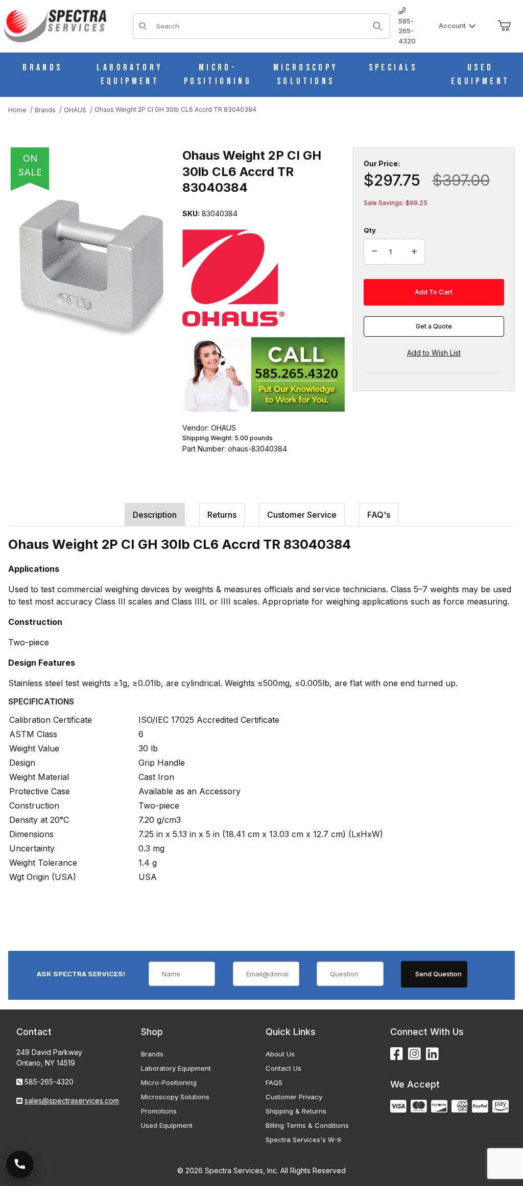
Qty (370, 230)
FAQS (274, 1082)
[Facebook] (396, 1054)
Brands (152, 1054)
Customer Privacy (294, 1097)
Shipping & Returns (296, 1111)
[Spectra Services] (55, 25)
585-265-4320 (407, 31)
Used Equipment (167, 1125)
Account (452, 25)
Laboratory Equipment (176, 1068)
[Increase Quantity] (414, 252)
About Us (280, 1054)
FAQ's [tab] (378, 515)
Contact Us (283, 1068)
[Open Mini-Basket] (504, 26)
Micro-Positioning (169, 1082)
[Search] (377, 26)
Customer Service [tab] (302, 515)
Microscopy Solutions (175, 1097)
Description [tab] (155, 515)
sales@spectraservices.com (72, 1100)
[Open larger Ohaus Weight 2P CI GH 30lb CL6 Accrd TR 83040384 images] (92, 268)
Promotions (159, 1111)
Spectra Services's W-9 (303, 1139)
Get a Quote (434, 326)
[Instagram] (414, 1054)
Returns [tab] (221, 515)
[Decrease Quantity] (374, 252)
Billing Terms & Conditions (307, 1125)
